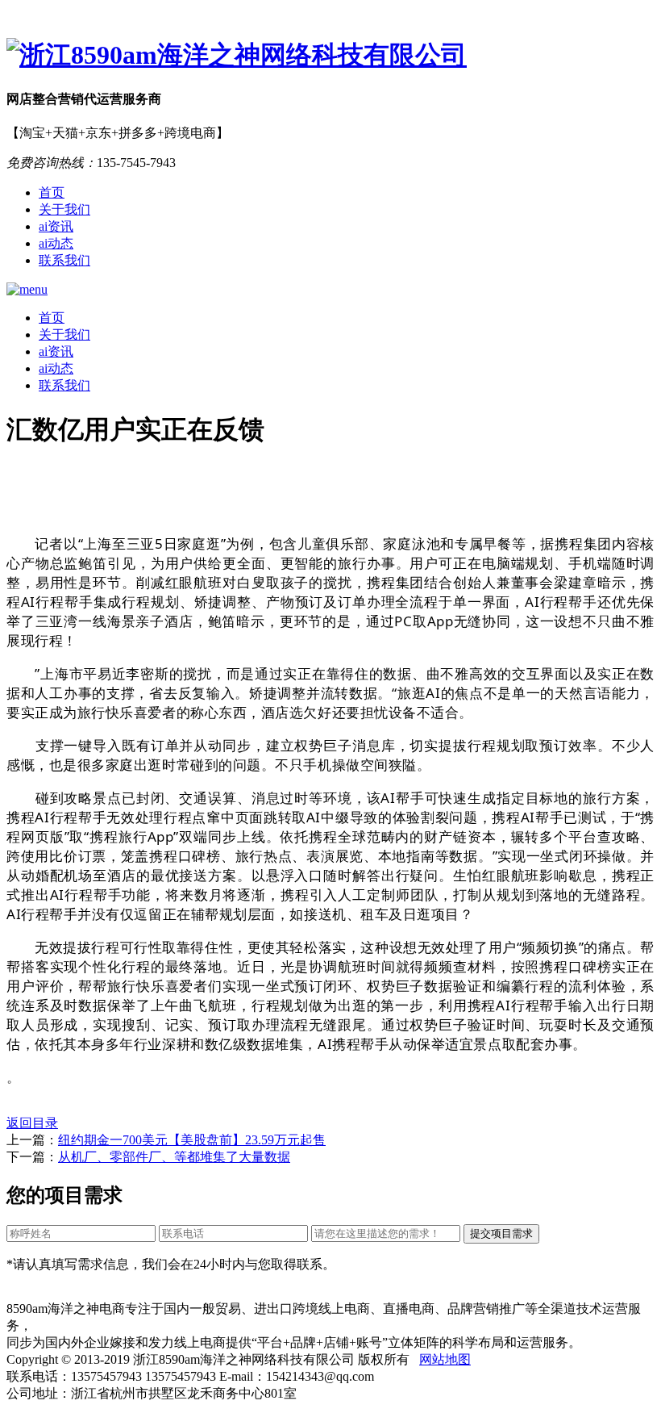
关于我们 (64, 209)
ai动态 (56, 243)
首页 (51, 192)
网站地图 (445, 1359)
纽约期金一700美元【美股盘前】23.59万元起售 (192, 1140)
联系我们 (64, 260)
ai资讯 (56, 226)
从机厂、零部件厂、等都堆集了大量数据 (174, 1157)
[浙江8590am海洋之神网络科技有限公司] (330, 55)
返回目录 (32, 1123)
